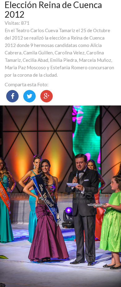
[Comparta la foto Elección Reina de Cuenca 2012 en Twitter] (29, 96)
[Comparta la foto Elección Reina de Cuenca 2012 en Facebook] (12, 96)
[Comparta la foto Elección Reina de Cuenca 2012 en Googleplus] (46, 96)
